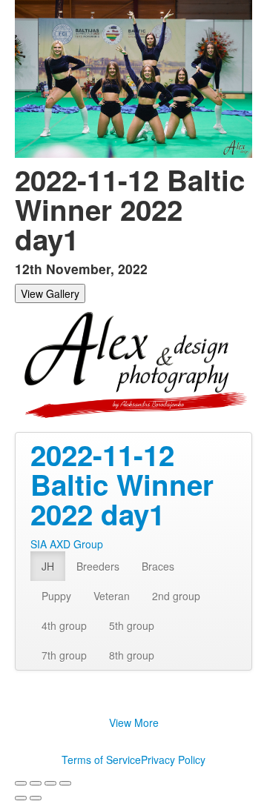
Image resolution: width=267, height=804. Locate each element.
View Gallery (50, 293)
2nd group (176, 595)
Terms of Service (101, 759)
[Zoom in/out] (65, 783)
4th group (64, 625)
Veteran (111, 595)
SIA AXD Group (66, 543)
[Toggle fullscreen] (50, 783)
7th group (64, 655)
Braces (158, 566)
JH (48, 566)
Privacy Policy (173, 759)
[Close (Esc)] (21, 783)
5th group (131, 625)
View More (134, 722)
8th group (131, 655)
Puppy (56, 595)
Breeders (97, 566)
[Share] (36, 783)
